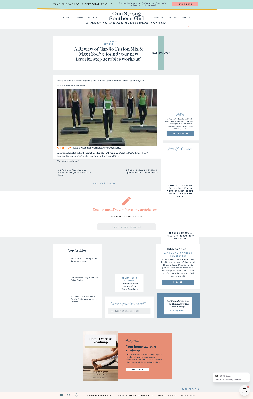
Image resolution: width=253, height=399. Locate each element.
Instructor (61, 203)
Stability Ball (63, 228)
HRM (59, 238)
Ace (74, 243)
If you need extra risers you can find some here (80, 382)
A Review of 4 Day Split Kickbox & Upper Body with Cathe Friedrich (141, 171)
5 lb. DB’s (61, 223)
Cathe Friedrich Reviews (108, 43)
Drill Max (61, 353)
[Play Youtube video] (107, 117)
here (118, 198)
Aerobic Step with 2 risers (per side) (74, 218)
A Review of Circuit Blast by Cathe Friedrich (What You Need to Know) (74, 172)
